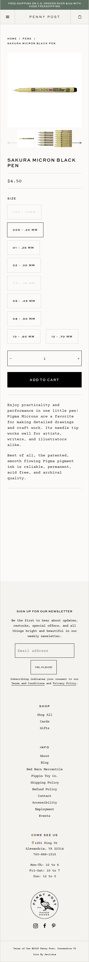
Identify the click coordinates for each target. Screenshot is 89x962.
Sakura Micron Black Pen (31, 43)
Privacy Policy (64, 683)
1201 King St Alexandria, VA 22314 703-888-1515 (45, 848)
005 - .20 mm (25, 230)
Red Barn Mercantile (45, 769)
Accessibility (44, 802)
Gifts (44, 728)
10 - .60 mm (24, 336)
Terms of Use (21, 948)
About (44, 756)
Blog (44, 762)
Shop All (44, 714)
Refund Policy (44, 789)
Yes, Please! (43, 667)
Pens (27, 38)
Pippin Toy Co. (44, 776)
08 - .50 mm (24, 319)
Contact (44, 796)
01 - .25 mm (23, 248)
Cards (44, 721)
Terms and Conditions (28, 683)
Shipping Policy (44, 782)
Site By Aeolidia (44, 954)
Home (12, 38)
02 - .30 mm (24, 265)
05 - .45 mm (24, 301)
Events (44, 815)
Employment (44, 809)
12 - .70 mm (62, 336)
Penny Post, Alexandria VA (58, 948)
